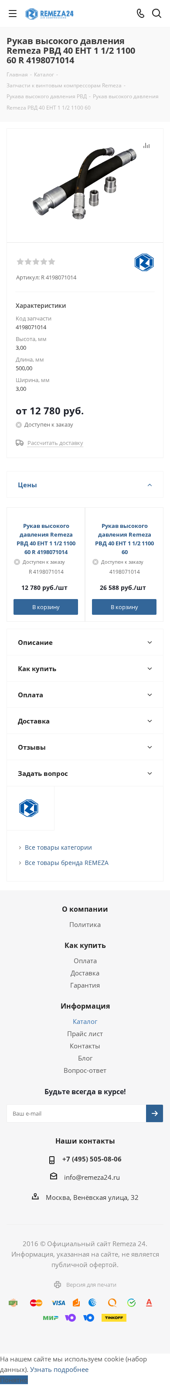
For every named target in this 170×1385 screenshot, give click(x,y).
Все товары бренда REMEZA (67, 862)
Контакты (85, 1045)
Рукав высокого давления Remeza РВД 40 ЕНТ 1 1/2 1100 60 (124, 539)
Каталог (85, 1021)
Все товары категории (58, 847)
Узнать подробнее (59, 1369)
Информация (85, 1006)
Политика (85, 924)
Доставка (85, 972)
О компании (85, 909)
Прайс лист (85, 1033)
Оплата (85, 960)
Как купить (85, 945)
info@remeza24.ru (92, 1177)
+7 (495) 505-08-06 (92, 1158)
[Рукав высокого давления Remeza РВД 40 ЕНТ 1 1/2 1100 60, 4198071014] (85, 183)
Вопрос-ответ (85, 1070)
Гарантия (85, 985)
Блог (85, 1058)
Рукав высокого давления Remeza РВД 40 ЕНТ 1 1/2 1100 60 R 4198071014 (46, 539)
